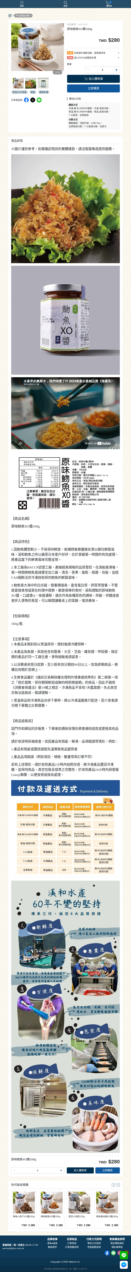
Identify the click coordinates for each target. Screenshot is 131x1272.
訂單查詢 (71, 1243)
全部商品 (72, 1239)
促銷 (70, 57)
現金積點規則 (117, 1243)
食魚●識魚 (52, 1243)
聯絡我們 (52, 1247)
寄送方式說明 (94, 1243)
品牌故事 (52, 1239)
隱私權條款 (117, 1247)
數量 (69, 64)
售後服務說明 (94, 1247)
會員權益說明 (117, 1239)
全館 (70, 53)
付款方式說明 (94, 1239)
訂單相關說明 (72, 1247)
